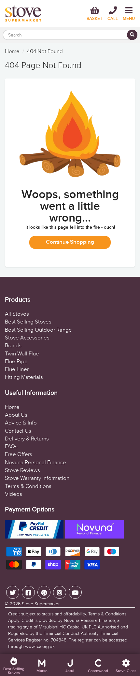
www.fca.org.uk (40, 646)
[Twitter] (12, 592)
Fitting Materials (24, 377)
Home (12, 51)
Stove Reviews (22, 470)
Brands (13, 345)
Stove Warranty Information (37, 478)
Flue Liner (17, 369)
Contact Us (18, 431)
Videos (13, 494)
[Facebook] (28, 592)
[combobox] (70, 35)
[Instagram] (59, 592)
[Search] (132, 35)
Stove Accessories (27, 338)
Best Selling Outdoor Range (38, 330)
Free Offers (18, 454)
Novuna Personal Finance (35, 462)
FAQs (11, 446)
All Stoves (17, 314)
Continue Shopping (70, 242)
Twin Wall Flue (22, 354)
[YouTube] (75, 592)
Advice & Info (21, 423)
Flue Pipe (16, 361)
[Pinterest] (43, 592)
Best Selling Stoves (28, 322)
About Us (16, 415)
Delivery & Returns (27, 439)
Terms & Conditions (28, 486)
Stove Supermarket (41, 604)
